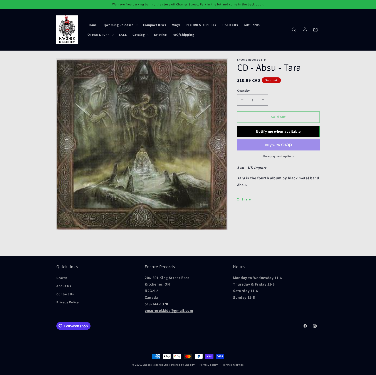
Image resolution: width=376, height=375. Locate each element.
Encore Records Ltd (155, 364)
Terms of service (233, 364)
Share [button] (246, 199)
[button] (120, 25)
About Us (63, 286)
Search (61, 278)
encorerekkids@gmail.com (169, 310)
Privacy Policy (67, 302)
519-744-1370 (156, 303)
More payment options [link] (278, 156)
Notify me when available (278, 131)
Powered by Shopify (182, 364)
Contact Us (65, 294)
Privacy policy (209, 364)
